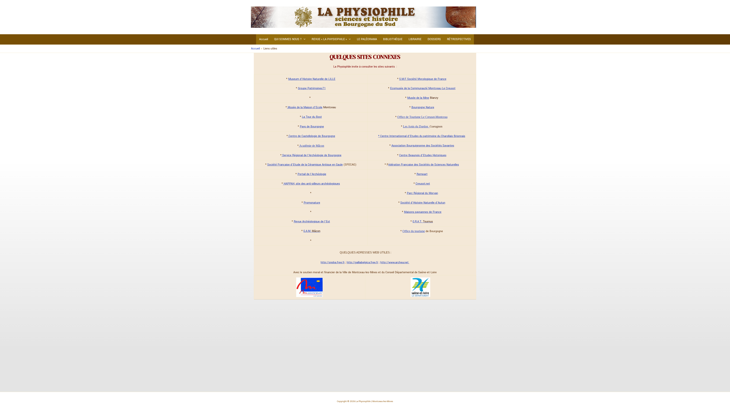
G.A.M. (311, 231)
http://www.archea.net (394, 262)
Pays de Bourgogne (312, 127)
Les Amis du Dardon (416, 126)
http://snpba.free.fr (333, 262)
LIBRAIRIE (415, 39)
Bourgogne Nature (422, 107)
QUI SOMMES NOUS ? (288, 39)
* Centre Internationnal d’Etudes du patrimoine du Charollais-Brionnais (421, 136)
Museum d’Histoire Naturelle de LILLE (311, 79)
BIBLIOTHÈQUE (392, 39)
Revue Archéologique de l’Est (312, 222)
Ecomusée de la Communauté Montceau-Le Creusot (422, 88)
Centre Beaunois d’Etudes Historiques (422, 155)
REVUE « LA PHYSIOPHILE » (329, 39)
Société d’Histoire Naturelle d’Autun (422, 203)
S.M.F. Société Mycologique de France (422, 79)
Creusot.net (423, 184)
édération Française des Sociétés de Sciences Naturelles (423, 165)
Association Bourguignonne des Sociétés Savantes (422, 146)
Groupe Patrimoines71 (312, 88)
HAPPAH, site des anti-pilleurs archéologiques (311, 184)
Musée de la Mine (418, 98)
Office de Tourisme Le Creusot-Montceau (422, 117)
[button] (303, 39)
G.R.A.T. (423, 222)
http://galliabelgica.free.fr (362, 262)
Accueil (263, 39)
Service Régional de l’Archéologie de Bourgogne (311, 155)
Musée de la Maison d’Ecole (304, 107)
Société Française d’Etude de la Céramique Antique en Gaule (305, 165)
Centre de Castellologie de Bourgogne (311, 136)
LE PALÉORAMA (367, 39)
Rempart (422, 174)
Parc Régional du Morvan (422, 193)
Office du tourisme (413, 231)
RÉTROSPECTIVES (459, 39)
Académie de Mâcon (311, 145)
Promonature (312, 203)
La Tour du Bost (312, 117)
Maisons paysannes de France (422, 212)
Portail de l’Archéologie (312, 174)
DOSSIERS (434, 39)
